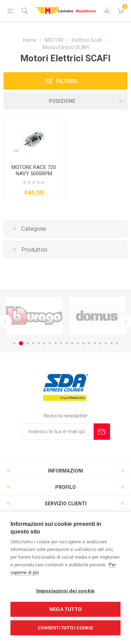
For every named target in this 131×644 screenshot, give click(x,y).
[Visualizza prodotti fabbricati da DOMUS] (97, 315)
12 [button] (78, 343)
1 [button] (14, 343)
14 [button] (89, 343)
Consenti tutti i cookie (65, 628)
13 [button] (83, 343)
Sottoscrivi (102, 431)
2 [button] (21, 343)
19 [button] (117, 343)
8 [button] (55, 343)
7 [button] (50, 343)
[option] (34, 315)
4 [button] (33, 343)
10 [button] (67, 343)
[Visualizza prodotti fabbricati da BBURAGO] (34, 315)
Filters (67, 81)
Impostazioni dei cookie (65, 590)
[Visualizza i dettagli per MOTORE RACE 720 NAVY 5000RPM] (34, 138)
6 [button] (44, 343)
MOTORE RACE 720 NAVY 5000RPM (34, 170)
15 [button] (95, 343)
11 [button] (72, 343)
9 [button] (61, 343)
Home (29, 40)
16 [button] (100, 343)
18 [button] (111, 343)
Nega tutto (65, 609)
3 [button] (28, 343)
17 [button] (106, 343)
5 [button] (39, 343)
